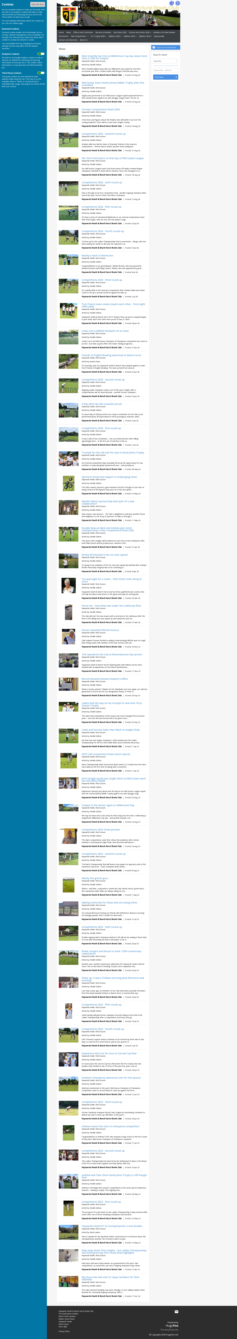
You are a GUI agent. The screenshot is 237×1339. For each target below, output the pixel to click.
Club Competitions (78, 36)
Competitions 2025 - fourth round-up (103, 1029)
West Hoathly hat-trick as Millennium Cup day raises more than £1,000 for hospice (114, 57)
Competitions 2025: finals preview (101, 829)
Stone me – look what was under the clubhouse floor (111, 605)
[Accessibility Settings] (177, 3)
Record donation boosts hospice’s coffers (105, 678)
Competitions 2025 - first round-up (101, 1201)
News (68, 32)
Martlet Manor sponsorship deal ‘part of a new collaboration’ (108, 502)
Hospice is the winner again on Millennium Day (108, 805)
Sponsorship (159, 36)
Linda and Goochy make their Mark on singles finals (111, 729)
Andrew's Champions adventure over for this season (111, 1077)
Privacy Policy (64, 1331)
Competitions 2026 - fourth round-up (103, 231)
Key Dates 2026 (120, 32)
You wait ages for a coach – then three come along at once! (112, 580)
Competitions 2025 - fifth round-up (101, 1004)
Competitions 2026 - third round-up (102, 280)
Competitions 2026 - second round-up (103, 379)
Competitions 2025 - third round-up (102, 1102)
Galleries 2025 (129, 36)
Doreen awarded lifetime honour (100, 630)
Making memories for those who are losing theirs (109, 902)
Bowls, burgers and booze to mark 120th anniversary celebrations (111, 952)
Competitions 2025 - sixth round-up (102, 927)
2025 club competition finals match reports (106, 754)
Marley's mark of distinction (97, 255)
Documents (63, 36)
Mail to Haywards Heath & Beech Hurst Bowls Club (176, 1312)
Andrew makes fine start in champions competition (110, 1126)
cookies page (17, 23)
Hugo (172, 1325)
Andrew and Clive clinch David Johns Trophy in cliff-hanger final (114, 1176)
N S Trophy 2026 (98, 36)
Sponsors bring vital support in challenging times (109, 477)
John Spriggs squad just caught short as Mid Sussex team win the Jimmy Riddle (114, 779)
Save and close (38, 4)
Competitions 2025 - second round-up (103, 1150)
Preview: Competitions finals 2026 (101, 109)
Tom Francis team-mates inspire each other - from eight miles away (113, 305)
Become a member (103, 32)
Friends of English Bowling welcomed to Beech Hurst (111, 355)
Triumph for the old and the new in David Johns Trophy (113, 452)
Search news (160, 54)
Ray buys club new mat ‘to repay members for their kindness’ (110, 1278)
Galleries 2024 (144, 36)
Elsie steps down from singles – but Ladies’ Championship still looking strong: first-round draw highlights (114, 1251)
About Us (84, 40)
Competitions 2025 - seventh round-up (104, 853)
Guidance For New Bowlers (164, 32)
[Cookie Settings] (171, 3)
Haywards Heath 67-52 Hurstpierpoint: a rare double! (112, 1226)
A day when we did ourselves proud (102, 404)
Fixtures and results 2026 (139, 32)
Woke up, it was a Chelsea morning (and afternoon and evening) (113, 979)
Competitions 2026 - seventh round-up (104, 133)
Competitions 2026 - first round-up (101, 428)
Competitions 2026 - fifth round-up (101, 206)
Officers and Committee (83, 32)
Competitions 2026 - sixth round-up (102, 182)
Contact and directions (68, 40)
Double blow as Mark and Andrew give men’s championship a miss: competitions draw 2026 (108, 529)
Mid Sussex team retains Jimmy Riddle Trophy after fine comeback (113, 84)
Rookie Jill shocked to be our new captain (105, 554)
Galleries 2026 (114, 36)
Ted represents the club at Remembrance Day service (112, 654)
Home (61, 32)
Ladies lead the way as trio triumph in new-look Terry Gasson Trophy (112, 704)
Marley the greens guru (95, 878)
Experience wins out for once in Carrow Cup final (109, 1053)
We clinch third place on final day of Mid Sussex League (113, 158)
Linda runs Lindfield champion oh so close (105, 330)
